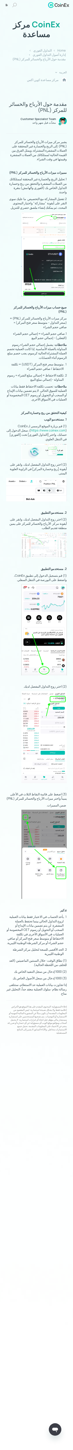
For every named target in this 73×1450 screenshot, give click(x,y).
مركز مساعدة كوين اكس (43, 80)
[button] (15, 5)
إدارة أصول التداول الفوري (49, 55)
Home (61, 50)
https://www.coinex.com (48, 430)
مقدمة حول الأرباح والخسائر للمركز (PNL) (39, 59)
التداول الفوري (42, 50)
